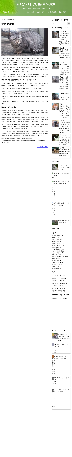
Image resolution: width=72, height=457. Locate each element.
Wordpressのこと (57, 236)
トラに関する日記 (57, 249)
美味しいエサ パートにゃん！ (63, 345)
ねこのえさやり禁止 (64, 173)
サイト (63, 275)
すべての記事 (55, 239)
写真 (55, 281)
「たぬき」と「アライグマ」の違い (62, 390)
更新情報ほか (55, 262)
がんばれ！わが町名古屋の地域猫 (36, 4)
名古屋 (55, 283)
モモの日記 (55, 255)
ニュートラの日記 (57, 251)
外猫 (55, 286)
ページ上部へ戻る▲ (42, 147)
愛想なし (62, 286)
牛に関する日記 (56, 264)
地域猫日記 (55, 258)
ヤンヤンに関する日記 (58, 257)
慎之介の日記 (55, 260)
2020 (53, 234)
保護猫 (64, 278)
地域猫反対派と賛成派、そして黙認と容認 (63, 357)
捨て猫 (55, 288)
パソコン (55, 278)
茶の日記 (54, 266)
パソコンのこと (56, 253)
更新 (62, 288)
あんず (55, 275)
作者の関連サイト (64, 12)
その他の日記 (55, 241)
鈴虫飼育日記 (55, 268)
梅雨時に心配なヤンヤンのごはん (63, 204)
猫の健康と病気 (52, 12)
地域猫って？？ (40, 12)
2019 (53, 232)
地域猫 (63, 283)
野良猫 (61, 291)
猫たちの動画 (30, 12)
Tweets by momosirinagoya (59, 298)
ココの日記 (55, 247)
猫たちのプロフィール (18, 12)
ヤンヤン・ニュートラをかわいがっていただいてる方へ (64, 167)
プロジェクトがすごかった (63, 379)
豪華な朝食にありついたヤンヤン (64, 221)
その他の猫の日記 (57, 243)
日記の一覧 (6, 12)
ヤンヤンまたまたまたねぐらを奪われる (62, 182)
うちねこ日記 (55, 237)
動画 (62, 281)
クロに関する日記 (57, 245)
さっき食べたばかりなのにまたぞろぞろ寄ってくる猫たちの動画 (64, 337)
